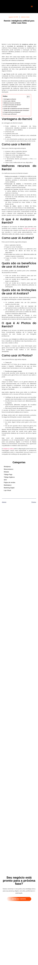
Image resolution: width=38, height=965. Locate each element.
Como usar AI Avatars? (10, 106)
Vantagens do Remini (10, 99)
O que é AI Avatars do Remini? (12, 105)
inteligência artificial (29, 228)
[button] (31, 6)
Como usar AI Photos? (10, 114)
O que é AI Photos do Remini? (12, 112)
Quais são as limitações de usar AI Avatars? (16, 110)
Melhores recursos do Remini (12, 103)
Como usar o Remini (9, 101)
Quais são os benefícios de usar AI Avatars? (16, 108)
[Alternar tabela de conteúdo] (27, 96)
